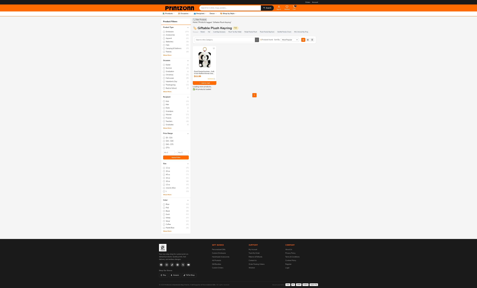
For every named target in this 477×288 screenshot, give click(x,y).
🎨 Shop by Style (227, 13)
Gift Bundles (216, 264)
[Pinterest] (177, 265)
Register (288, 264)
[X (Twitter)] (183, 265)
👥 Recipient (199, 13)
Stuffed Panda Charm (284, 32)
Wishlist (252, 268)
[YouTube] (188, 265)
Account (315, 2)
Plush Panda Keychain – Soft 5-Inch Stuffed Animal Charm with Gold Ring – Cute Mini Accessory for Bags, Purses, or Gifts (204, 72)
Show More (167, 55)
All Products (216, 260)
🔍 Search (267, 8)
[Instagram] (166, 265)
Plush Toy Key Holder (234, 32)
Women (202, 32)
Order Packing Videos (257, 264)
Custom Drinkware (219, 253)
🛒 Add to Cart (204, 83)
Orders (307, 2)
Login (287, 268)
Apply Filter (176, 157)
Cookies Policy (290, 260)
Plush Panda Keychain (267, 32)
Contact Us (253, 260)
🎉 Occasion (183, 13)
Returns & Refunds (255, 257)
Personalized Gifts (218, 249)
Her (209, 32)
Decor (212, 13)
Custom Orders (217, 268)
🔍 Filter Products (199, 20)
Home (195, 22)
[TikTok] (172, 265)
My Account (253, 249)
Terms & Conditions (292, 257)
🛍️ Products (168, 13)
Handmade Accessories (220, 257)
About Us (288, 249)
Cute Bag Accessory (219, 32)
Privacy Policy (290, 253)
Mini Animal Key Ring (301, 32)
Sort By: (277, 40)
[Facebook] (161, 265)
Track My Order (254, 253)
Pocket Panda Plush (250, 32)
